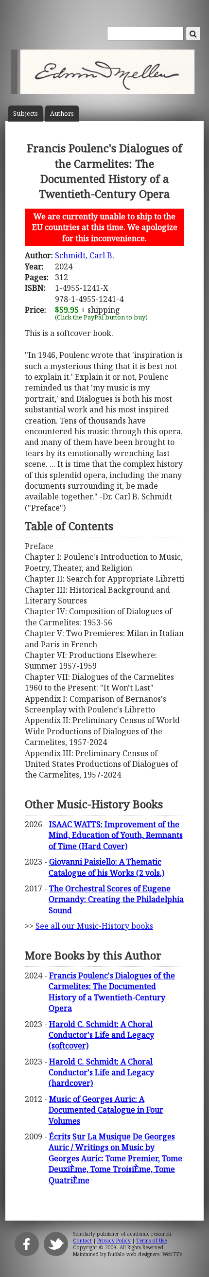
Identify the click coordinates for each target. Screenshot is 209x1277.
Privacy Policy (114, 1240)
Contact (82, 1240)
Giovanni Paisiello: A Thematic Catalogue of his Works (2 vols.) (106, 867)
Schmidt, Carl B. (84, 255)
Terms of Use (151, 1240)
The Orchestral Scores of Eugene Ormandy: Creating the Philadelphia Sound (116, 899)
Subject (25, 113)
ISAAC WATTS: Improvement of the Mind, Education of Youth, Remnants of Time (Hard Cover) (116, 835)
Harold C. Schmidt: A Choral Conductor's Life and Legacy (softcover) (101, 1035)
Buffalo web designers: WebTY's (145, 1254)
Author (62, 113)
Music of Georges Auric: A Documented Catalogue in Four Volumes (106, 1110)
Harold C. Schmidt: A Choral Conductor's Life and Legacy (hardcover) (101, 1072)
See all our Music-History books (94, 926)
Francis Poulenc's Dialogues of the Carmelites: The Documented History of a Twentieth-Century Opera (112, 991)
